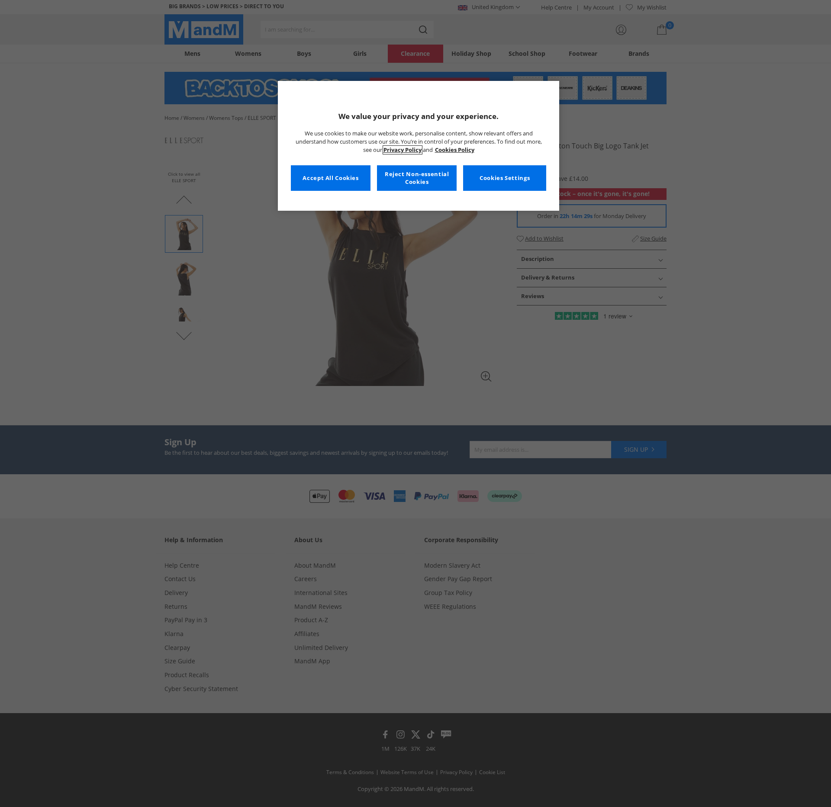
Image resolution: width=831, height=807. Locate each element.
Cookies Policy (454, 150)
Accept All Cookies (330, 178)
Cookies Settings (505, 178)
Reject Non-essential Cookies (417, 178)
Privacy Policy (402, 150)
